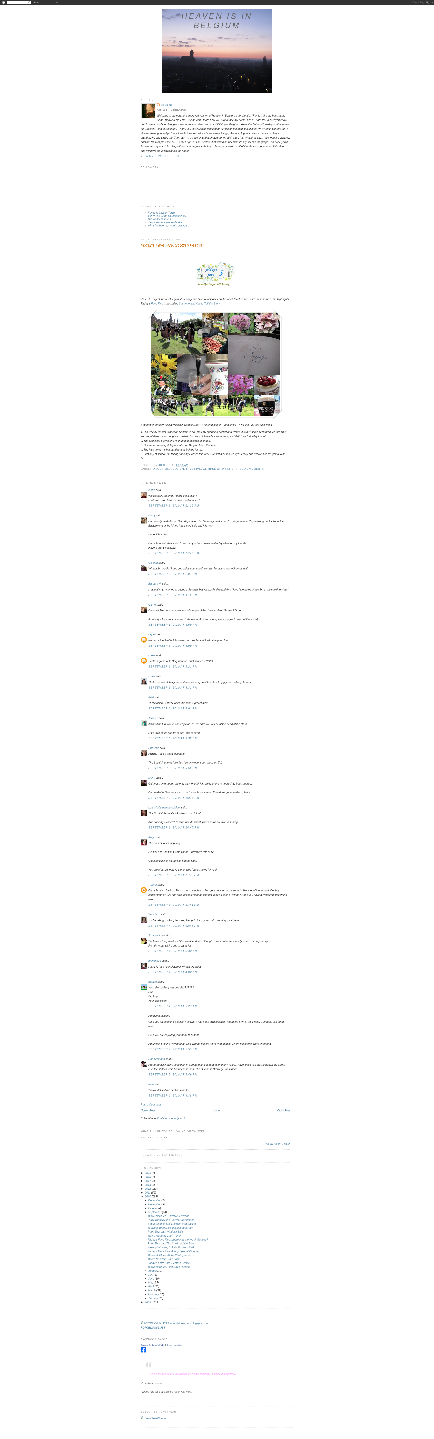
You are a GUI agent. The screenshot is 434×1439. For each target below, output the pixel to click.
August (152, 1270)
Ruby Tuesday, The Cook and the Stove (171, 1243)
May (151, 1282)
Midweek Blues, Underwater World (168, 1215)
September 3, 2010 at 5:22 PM (172, 666)
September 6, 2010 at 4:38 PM (172, 1095)
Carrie (152, 604)
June (151, 1278)
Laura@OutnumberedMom (164, 807)
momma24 (154, 960)
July (151, 1274)
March (152, 1290)
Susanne (153, 747)
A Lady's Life (156, 935)
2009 (148, 1302)
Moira (151, 777)
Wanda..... (154, 914)
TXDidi (152, 884)
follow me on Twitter (278, 1143)
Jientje (166, 105)
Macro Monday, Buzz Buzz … (165, 1259)
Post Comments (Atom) (171, 1118)
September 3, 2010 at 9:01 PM (172, 708)
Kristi (151, 697)
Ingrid (151, 489)
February (154, 1294)
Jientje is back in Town (161, 212)
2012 (148, 1188)
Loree (151, 676)
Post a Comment (151, 1104)
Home (216, 1110)
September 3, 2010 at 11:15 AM (173, 505)
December (154, 1200)
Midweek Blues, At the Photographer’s (171, 1255)
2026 (148, 1173)
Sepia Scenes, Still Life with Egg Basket (172, 1223)
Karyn (151, 837)
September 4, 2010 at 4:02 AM (172, 972)
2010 (148, 1196)
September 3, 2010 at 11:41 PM (173, 904)
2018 (148, 1176)
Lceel (151, 655)
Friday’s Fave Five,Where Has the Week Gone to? (178, 1239)
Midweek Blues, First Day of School (169, 1266)
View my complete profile (162, 156)
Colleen (153, 562)
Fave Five (157, 303)
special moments (250, 468)
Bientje (152, 981)
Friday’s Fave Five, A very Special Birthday (173, 1251)
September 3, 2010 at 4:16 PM (172, 594)
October (153, 1208)
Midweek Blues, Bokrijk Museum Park (170, 1227)
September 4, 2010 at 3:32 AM (172, 950)
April (151, 1286)
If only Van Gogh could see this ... (167, 215)
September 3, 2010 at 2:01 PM (172, 573)
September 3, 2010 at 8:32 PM (172, 687)
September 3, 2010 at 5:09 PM (172, 645)
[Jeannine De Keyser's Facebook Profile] (143, 1351)
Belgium (177, 468)
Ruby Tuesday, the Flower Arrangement (171, 1219)
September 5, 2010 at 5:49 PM (172, 1074)
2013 (148, 1184)
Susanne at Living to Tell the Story (199, 303)
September (155, 1212)
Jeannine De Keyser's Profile (152, 1345)
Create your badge (174, 1345)
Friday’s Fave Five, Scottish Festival (169, 1262)
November (154, 1204)
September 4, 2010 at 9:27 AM (172, 1006)
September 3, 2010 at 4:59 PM (172, 624)
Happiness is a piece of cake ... (166, 222)
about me (161, 468)
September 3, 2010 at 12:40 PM (173, 553)
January (153, 1298)
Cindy (151, 515)
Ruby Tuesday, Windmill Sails (166, 1231)
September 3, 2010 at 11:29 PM (173, 874)
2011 (148, 1192)
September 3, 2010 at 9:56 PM (172, 767)
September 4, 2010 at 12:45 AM (173, 925)
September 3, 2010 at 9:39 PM (172, 738)
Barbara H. (154, 583)
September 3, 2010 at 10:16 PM (173, 797)
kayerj (152, 634)
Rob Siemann (156, 1058)
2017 (148, 1180)
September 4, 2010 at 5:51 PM (172, 1049)
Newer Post (148, 1110)
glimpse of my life (218, 468)
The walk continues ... (160, 219)
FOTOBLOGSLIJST (153, 1327)
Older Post (283, 1110)
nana (151, 1084)
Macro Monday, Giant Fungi (164, 1235)
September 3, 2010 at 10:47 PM (173, 827)
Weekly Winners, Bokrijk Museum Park (171, 1247)
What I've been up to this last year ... (168, 225)
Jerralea (153, 718)
